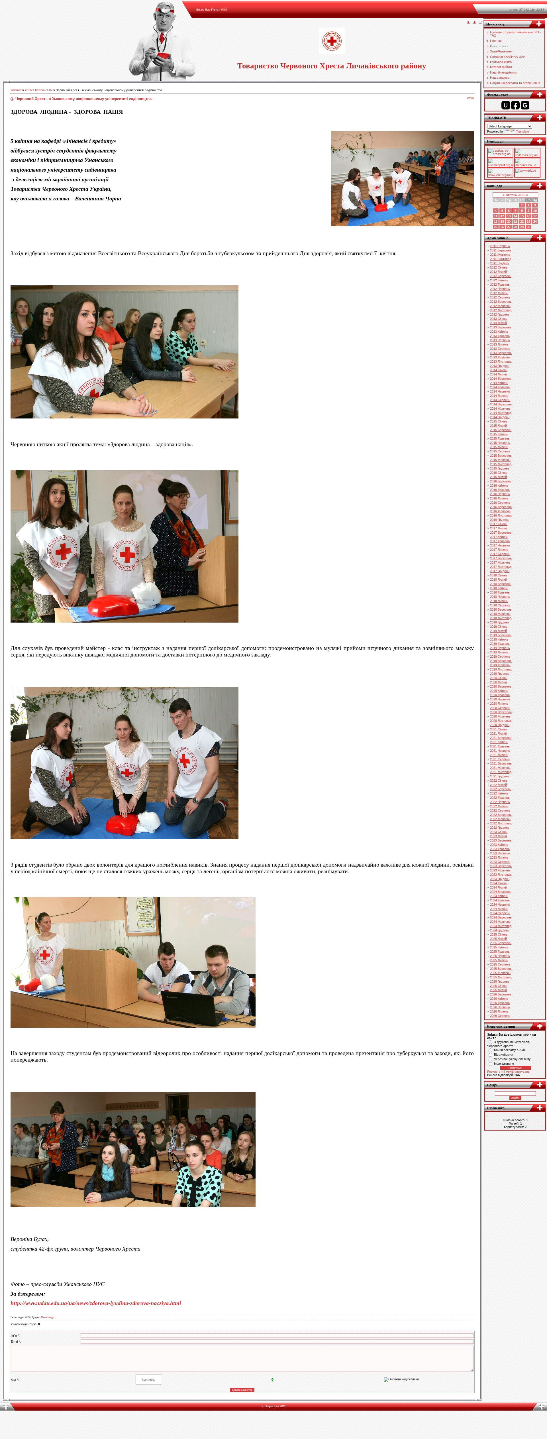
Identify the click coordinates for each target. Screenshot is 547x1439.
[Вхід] (480, 22)
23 (528, 221)
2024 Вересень (501, 917)
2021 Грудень (499, 776)
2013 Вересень (501, 353)
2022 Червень (500, 802)
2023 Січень (498, 832)
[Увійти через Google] (525, 105)
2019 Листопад (500, 669)
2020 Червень (500, 699)
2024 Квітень (499, 896)
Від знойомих (503, 1054)
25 (495, 227)
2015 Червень (500, 442)
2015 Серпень (500, 451)
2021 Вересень (501, 763)
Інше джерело (504, 1063)
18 (495, 221)
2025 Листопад (500, 977)
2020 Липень (499, 703)
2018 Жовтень (500, 613)
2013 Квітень (499, 331)
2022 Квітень (499, 793)
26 (502, 227)
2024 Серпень (500, 913)
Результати (495, 1071)
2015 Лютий (498, 425)
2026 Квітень (499, 998)
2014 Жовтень (500, 408)
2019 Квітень (499, 639)
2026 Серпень (500, 1015)
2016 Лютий (498, 477)
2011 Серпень (500, 246)
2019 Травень (500, 643)
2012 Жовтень (500, 306)
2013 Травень (500, 336)
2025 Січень (498, 934)
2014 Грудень (499, 417)
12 (502, 216)
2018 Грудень (499, 622)
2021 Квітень (499, 742)
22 (522, 221)
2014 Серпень (500, 400)
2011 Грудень (499, 263)
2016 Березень (500, 481)
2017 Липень (499, 549)
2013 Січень (498, 318)
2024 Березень (500, 891)
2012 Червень (500, 288)
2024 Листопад (500, 926)
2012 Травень (500, 284)
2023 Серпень (500, 861)
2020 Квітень (499, 690)
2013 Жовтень (500, 357)
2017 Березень (500, 532)
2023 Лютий (498, 836)
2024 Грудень (499, 930)
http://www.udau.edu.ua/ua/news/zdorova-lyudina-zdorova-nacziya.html (96, 1303)
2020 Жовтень (500, 716)
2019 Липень (499, 652)
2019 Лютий (498, 631)
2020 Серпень (500, 708)
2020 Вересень (501, 712)
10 (535, 210)
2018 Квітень (499, 588)
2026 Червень (500, 1007)
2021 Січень (498, 729)
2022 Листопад (500, 823)
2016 (28, 90)
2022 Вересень (501, 814)
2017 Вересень (501, 558)
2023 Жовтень (500, 870)
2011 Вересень (500, 250)
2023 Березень (500, 840)
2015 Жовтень (500, 460)
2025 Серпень (500, 964)
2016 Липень (499, 498)
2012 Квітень (499, 280)
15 (522, 216)
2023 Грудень (499, 879)
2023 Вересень (501, 866)
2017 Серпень (500, 554)
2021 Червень (500, 750)
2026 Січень (498, 985)
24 (535, 221)
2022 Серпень (500, 810)
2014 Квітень (499, 383)
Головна (15, 90)
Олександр (47, 1317)
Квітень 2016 (515, 195)
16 (528, 216)
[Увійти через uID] (505, 105)
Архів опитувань (518, 1071)
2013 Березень (500, 327)
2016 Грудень (499, 519)
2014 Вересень (501, 404)
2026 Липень (499, 1011)
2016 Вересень (501, 507)
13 (509, 216)
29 (522, 227)
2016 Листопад (500, 515)
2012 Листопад (500, 310)
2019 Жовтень (500, 665)
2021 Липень (499, 755)
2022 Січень (498, 780)
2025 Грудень (499, 981)
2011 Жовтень (500, 254)
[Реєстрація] (474, 22)
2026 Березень (500, 994)
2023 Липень (499, 857)
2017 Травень (500, 541)
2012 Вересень (501, 301)
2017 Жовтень (500, 562)
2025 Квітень (499, 947)
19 (502, 221)
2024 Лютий (498, 887)
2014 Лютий (498, 374)
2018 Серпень (500, 605)
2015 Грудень (499, 468)
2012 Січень (498, 267)
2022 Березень (500, 789)
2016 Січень (498, 472)
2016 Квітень (499, 485)
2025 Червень (500, 956)
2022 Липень (499, 806)
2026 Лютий (498, 990)
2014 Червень (500, 391)
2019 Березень (500, 635)
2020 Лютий (498, 682)
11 (495, 216)
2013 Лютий (498, 323)
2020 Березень (500, 686)
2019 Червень (500, 648)
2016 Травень (500, 489)
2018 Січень (498, 575)
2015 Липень (499, 447)
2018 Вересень (501, 609)
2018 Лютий (498, 579)
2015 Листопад (500, 464)
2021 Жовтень (500, 767)
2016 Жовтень (500, 511)
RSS (224, 9)
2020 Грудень (499, 725)
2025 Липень (499, 960)
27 (509, 227)
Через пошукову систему (512, 1059)
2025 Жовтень (500, 973)
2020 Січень (498, 678)
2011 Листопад (500, 259)
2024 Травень (500, 900)
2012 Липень (499, 293)
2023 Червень (500, 853)
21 (515, 221)
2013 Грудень (499, 365)
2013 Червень (500, 340)
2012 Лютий (498, 271)
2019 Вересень (501, 660)
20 (509, 221)
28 (515, 227)
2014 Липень (499, 395)
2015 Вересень (501, 455)
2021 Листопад (500, 772)
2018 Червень (500, 596)
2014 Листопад (500, 412)
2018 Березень (500, 584)
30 (528, 227)
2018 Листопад (500, 618)
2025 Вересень (501, 968)
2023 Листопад (500, 874)
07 (50, 90)
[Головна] (468, 22)
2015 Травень (500, 438)
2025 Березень (500, 943)
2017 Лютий (498, 528)
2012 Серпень (500, 297)
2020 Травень (500, 695)
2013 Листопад (500, 361)
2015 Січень (498, 421)
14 (515, 216)
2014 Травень (500, 387)
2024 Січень (498, 883)
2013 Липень (499, 344)
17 (535, 216)
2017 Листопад (500, 566)
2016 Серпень (500, 502)
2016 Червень (500, 494)
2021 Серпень (500, 759)
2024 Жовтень (500, 921)
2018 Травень (500, 592)
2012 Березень (500, 276)
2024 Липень (499, 908)
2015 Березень (500, 430)
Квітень (40, 90)
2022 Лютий (498, 784)
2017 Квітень (499, 536)
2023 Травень (500, 849)
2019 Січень (498, 626)
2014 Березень (500, 378)
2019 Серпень (500, 656)
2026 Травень (500, 1003)
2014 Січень (498, 370)
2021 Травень (500, 746)
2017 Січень (498, 524)
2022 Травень (500, 797)
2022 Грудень (499, 827)
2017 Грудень (499, 571)
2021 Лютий (498, 733)
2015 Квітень (499, 434)
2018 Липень (499, 601)
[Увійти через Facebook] (515, 105)
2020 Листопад (500, 720)
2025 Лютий (498, 938)
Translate (522, 131)
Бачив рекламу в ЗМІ (509, 1050)
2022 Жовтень (500, 819)
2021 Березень (500, 737)
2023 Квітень (499, 844)
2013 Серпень (500, 348)
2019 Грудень (499, 673)
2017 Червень (500, 545)
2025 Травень (500, 951)
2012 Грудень (499, 314)
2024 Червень (500, 904)
